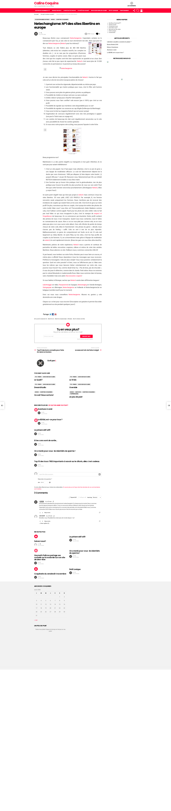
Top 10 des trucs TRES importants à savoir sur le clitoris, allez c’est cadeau (66, 461)
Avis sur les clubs (49, 377)
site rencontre (79, 319)
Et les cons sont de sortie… (45, 440)
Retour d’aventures (112, 47)
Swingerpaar (47, 287)
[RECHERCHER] (137, 10)
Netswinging (82, 285)
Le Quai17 (38, 380)
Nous (37, 392)
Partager (45, 69)
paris (70, 319)
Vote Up (40, 513)
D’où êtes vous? (83, 10)
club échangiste (41, 319)
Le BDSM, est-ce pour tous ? (50, 419)
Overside (73, 387)
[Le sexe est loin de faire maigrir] (169, 405)
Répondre (47, 512)
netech (81, 195)
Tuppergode (74, 394)
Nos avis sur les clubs (99, 10)
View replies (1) (44, 523)
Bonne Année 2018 (112, 44)
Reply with (100, 474)
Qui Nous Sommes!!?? (42, 10)
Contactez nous (70, 10)
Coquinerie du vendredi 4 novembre (50, 573)
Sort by (89, 497)
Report (100, 513)
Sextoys (78, 392)
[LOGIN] (141, 10)
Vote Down (42, 513)
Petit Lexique (113, 10)
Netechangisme (75, 38)
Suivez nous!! (56, 10)
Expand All (74, 497)
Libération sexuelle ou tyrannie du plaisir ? (119, 42)
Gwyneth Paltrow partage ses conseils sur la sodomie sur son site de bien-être (49, 557)
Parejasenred (63, 285)
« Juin (35, 620)
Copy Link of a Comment (53, 501)
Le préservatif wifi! (42, 430)
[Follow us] (134, 10)
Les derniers (131, 6)
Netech (63, 43)
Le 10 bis (72, 380)
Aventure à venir (45, 409)
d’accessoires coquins (74, 276)
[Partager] (72, 70)
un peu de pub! (76, 397)
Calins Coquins (46, 3)
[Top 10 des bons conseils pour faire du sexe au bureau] (2, 405)
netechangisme (61, 319)
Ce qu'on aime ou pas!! (58, 405)
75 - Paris (38, 377)
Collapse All (82, 497)
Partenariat (124, 10)
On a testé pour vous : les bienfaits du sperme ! (55, 451)
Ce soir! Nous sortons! (44, 395)
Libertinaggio (47, 285)
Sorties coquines (46, 392)
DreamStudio (40, 387)
